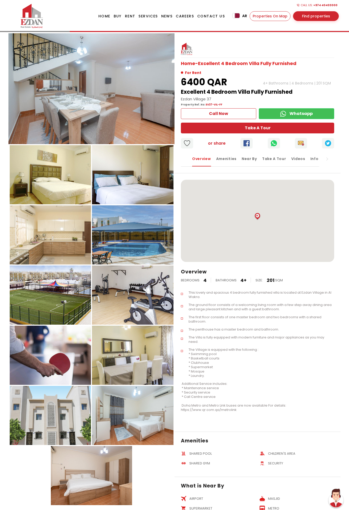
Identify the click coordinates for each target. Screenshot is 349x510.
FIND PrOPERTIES (316, 16)
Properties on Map (270, 16)
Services (148, 16)
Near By (249, 158)
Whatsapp (301, 113)
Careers (185, 16)
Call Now (218, 113)
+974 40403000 (325, 5)
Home (104, 16)
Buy (118, 16)
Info (314, 158)
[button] (257, 216)
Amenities (226, 158)
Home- (189, 63)
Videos (298, 158)
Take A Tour (258, 128)
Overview (201, 158)
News (167, 16)
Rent (130, 16)
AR (244, 15)
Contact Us (211, 16)
